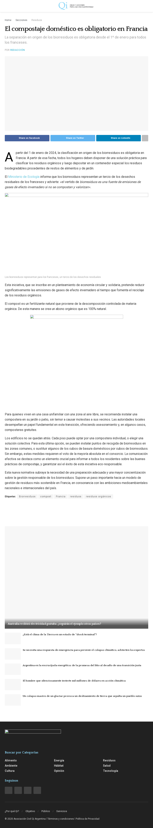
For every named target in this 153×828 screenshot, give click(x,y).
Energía (59, 760)
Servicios (61, 811)
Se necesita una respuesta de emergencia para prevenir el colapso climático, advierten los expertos (84, 650)
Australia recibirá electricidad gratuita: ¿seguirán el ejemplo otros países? (54, 623)
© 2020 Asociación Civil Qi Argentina (25, 818)
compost (45, 496)
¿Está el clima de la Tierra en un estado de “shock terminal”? (60, 634)
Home (8, 20)
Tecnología (110, 770)
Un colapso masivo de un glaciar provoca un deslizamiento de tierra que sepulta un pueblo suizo (82, 696)
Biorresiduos (27, 496)
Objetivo (30, 811)
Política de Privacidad (87, 818)
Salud (107, 765)
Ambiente (11, 765)
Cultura (10, 770)
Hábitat (59, 765)
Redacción (17, 49)
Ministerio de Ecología (23, 177)
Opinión (59, 770)
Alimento (11, 760)
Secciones (21, 20)
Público (45, 811)
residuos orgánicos (98, 496)
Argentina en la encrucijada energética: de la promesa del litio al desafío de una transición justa (82, 665)
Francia (61, 496)
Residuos (36, 20)
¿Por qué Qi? (12, 811)
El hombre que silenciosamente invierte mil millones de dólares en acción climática (74, 680)
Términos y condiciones (60, 818)
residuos (75, 496)
